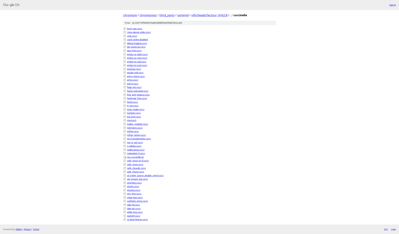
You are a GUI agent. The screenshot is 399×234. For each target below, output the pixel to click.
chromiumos (148, 15)
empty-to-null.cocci (136, 61)
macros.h (131, 120)
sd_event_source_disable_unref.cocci (145, 175)
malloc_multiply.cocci (137, 124)
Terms (36, 229)
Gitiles (19, 229)
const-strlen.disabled (137, 39)
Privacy (27, 229)
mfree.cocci (133, 131)
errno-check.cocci (136, 76)
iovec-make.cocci (135, 109)
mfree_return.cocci (136, 135)
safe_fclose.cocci (135, 171)
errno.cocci (132, 79)
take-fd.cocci (133, 204)
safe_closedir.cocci (136, 168)
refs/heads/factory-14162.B (209, 15)
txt (386, 229)
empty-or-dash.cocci (137, 54)
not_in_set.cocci (135, 142)
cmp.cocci (132, 35)
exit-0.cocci (132, 83)
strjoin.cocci (133, 186)
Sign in (392, 4)
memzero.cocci (134, 127)
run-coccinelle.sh (135, 157)
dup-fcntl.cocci (134, 50)
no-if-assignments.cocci (139, 138)
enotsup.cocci (134, 69)
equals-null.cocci (135, 72)
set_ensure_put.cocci (137, 179)
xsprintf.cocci (133, 215)
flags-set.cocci (134, 87)
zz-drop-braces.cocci (137, 219)
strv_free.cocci (134, 193)
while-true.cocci (135, 212)
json (393, 229)
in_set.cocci (132, 105)
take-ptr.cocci (134, 208)
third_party (167, 15)
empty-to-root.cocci (137, 65)
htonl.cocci (132, 102)
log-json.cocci (134, 116)
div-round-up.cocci (136, 46)
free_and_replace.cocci (138, 94)
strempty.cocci (134, 182)
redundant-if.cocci (136, 153)
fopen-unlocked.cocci (137, 90)
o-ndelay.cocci (134, 146)
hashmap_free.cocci (137, 98)
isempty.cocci (134, 112)
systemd (183, 15)
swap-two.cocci (135, 197)
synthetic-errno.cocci (137, 201)
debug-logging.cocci (137, 43)
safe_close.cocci (135, 164)
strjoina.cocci (133, 190)
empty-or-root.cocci (137, 57)
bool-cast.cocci (134, 28)
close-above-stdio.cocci (139, 32)
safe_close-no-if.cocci (138, 160)
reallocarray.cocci (135, 149)
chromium (130, 15)
